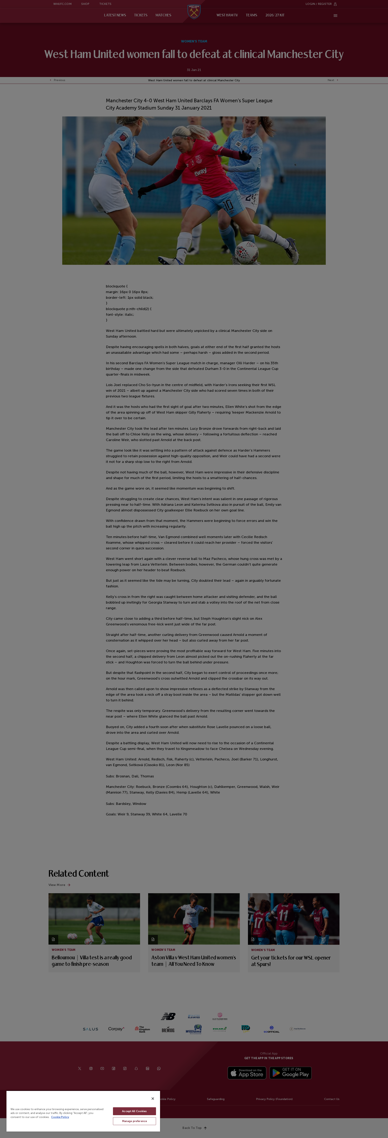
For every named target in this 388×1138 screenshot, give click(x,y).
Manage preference (134, 1121)
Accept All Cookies (134, 1111)
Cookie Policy (60, 1117)
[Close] (152, 1098)
